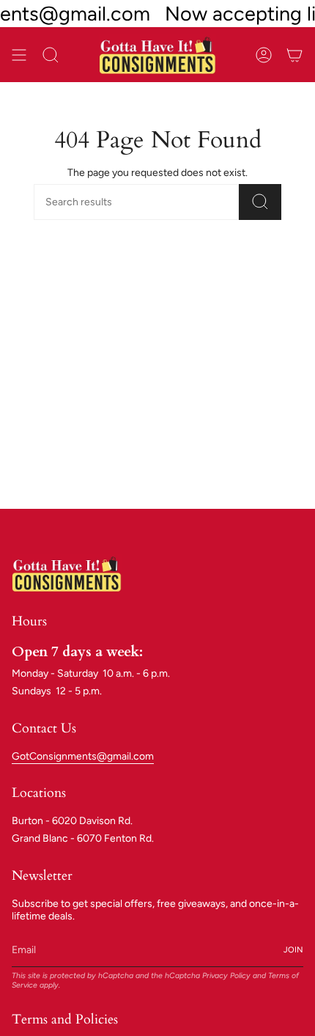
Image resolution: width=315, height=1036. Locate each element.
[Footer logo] (67, 573)
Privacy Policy (226, 975)
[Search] (260, 202)
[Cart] (294, 55)
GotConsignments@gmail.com (83, 756)
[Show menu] (19, 55)
